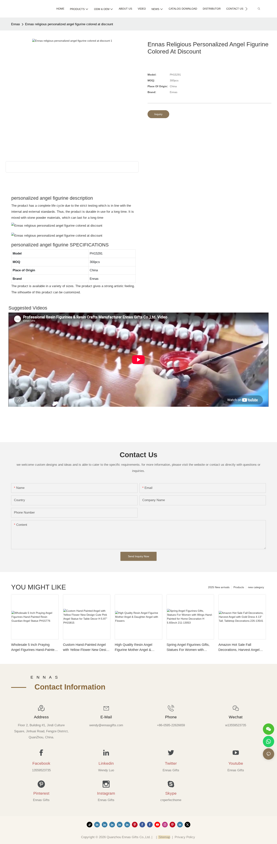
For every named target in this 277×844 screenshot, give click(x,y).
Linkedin (106, 763)
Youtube (235, 763)
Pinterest (41, 793)
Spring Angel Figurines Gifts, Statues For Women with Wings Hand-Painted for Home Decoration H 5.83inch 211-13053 (190, 647)
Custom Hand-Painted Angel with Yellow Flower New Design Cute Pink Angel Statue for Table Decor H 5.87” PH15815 (86, 647)
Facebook (41, 763)
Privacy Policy (185, 837)
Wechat (236, 717)
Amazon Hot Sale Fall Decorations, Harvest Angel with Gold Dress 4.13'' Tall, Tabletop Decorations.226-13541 (238, 647)
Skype (171, 793)
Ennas (15, 24)
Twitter (171, 763)
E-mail (106, 717)
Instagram (106, 793)
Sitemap (164, 837)
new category (256, 587)
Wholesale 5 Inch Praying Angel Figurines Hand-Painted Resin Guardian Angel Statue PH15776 (33, 647)
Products (238, 587)
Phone (171, 717)
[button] (246, 9)
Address (41, 717)
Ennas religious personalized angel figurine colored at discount (69, 24)
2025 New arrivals (219, 587)
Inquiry (158, 114)
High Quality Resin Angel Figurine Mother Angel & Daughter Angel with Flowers (136, 647)
